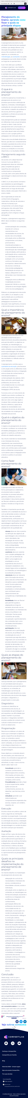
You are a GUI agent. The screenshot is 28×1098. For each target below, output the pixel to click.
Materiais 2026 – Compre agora (11, 1066)
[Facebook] (6, 1043)
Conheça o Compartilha (9, 1051)
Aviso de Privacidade (14, 1095)
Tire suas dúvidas (7, 1074)
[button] (17, 1021)
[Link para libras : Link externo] (25, 3)
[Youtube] (19, 1043)
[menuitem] (5, 1)
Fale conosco (8, 1081)
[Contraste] (14, 3)
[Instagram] (13, 1043)
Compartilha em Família (9, 1055)
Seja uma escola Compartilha (10, 1070)
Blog (3, 1060)
